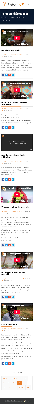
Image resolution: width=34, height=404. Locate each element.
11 (14, 383)
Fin (28, 387)
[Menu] (22, 4)
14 (4, 387)
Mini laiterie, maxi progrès (10, 50)
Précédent (14, 378)
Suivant (21, 387)
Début (5, 378)
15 (9, 387)
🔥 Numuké (27, 401)
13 (24, 383)
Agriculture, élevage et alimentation (13, 54)
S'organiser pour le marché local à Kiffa (15, 207)
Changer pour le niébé (9, 324)
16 (14, 387)
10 (8, 383)
